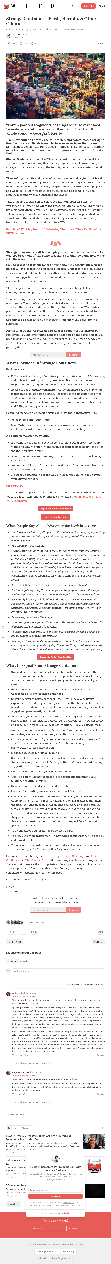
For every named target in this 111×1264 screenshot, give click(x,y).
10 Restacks (39, 922)
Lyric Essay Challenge (71, 856)
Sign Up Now (14, 485)
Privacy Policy (76, 1205)
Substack (42, 1258)
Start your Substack (48, 1251)
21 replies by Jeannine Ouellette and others (34, 1102)
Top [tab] (9, 1128)
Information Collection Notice (55, 1205)
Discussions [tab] (27, 1128)
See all (11, 1204)
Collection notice (75, 1244)
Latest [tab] (16, 1128)
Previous (16, 941)
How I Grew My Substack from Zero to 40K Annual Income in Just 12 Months (38, 1137)
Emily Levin (17, 993)
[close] (81, 1155)
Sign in (102, 6)
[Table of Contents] (3, 632)
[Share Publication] (77, 6)
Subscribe (89, 6)
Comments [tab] (12, 961)
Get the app (68, 1251)
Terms (64, 1244)
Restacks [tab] (24, 961)
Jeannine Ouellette (21, 34)
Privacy (56, 1244)
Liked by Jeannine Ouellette (25, 996)
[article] (55, 1144)
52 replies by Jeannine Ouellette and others (34, 1063)
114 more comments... (16, 1114)
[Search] (71, 6)
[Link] (2, 129)
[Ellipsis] (103, 993)
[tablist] (18, 961)
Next (96, 941)
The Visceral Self (36, 860)
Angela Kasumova (20, 1072)
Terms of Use (68, 1202)
